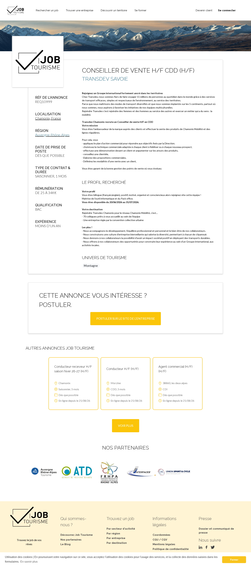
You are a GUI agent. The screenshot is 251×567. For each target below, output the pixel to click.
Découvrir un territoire (114, 10)
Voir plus (125, 425)
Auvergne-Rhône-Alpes (52, 135)
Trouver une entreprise (79, 10)
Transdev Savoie (105, 79)
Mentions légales (164, 544)
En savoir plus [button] (29, 561)
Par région (113, 533)
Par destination (117, 542)
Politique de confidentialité (171, 549)
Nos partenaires (70, 539)
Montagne (91, 265)
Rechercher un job (47, 10)
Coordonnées (161, 534)
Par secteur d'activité (121, 528)
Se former (140, 10)
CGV (164, 539)
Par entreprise (116, 538)
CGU (155, 539)
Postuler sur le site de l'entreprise (125, 318)
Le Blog (65, 544)
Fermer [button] (234, 559)
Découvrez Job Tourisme (76, 534)
